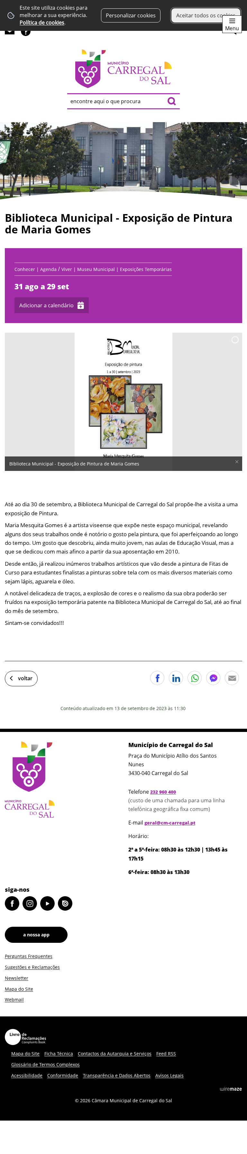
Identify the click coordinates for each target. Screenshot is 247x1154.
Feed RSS (166, 1053)
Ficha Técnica (58, 1053)
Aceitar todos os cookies (205, 15)
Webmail (14, 999)
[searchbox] (123, 101)
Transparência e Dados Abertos (117, 1075)
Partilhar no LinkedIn (176, 678)
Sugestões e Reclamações (32, 967)
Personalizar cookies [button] (131, 15)
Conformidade (62, 1075)
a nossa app (36, 935)
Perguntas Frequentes (28, 956)
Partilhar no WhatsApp (195, 678)
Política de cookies (42, 22)
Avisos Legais (169, 1075)
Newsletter (16, 978)
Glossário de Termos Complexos (45, 1064)
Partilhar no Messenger (213, 678)
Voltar (25, 678)
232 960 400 (163, 792)
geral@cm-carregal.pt (169, 823)
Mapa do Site (19, 989)
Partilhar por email (232, 678)
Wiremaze (231, 1089)
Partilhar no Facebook (157, 678)
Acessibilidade (26, 1075)
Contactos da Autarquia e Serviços (114, 1053)
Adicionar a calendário (46, 305)
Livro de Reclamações (25, 1037)
